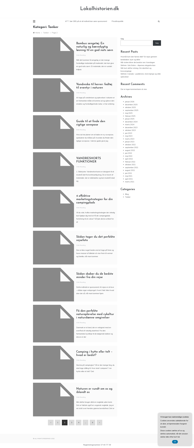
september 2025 (131, 110)
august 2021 (130, 170)
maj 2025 (128, 113)
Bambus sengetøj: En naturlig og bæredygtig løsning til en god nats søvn (94, 47)
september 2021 (131, 167)
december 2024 (131, 122)
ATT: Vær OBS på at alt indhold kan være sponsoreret (86, 21)
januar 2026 (129, 102)
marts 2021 (129, 182)
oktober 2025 (130, 107)
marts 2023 (129, 139)
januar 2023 (129, 142)
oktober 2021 (130, 165)
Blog (127, 194)
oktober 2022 (130, 145)
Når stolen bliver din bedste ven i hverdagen (138, 62)
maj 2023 (128, 136)
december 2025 (131, 105)
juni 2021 (128, 173)
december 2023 (131, 127)
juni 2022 (128, 153)
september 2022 (131, 147)
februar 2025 (130, 116)
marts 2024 (129, 124)
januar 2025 (129, 119)
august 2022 (130, 150)
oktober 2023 (130, 130)
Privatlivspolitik (117, 21)
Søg (122, 39)
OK (175, 442)
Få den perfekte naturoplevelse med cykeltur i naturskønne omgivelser (95, 314)
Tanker (127, 197)
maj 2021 (128, 176)
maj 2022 (128, 156)
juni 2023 (128, 133)
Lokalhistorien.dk (99, 8)
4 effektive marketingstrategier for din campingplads (94, 199)
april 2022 (129, 159)
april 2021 (129, 179)
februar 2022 (130, 162)
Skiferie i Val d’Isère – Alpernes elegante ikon (138, 65)
